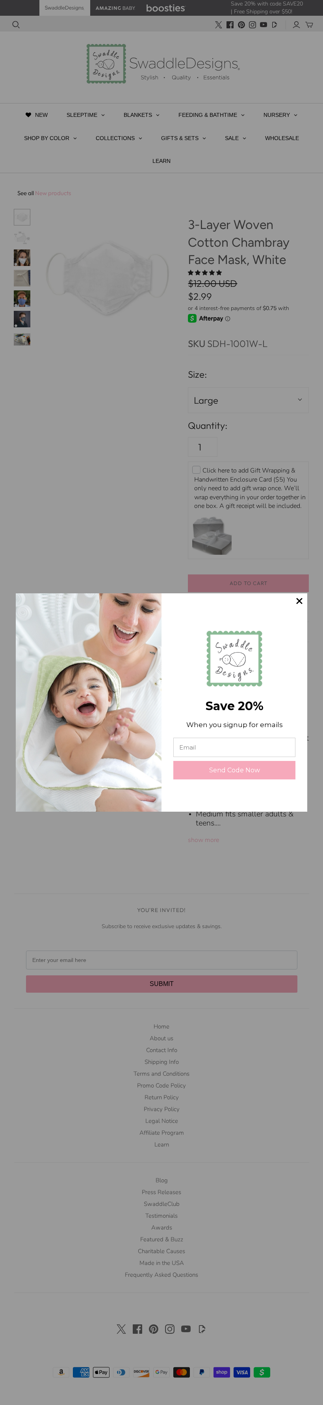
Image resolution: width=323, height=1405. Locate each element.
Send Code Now (234, 770)
